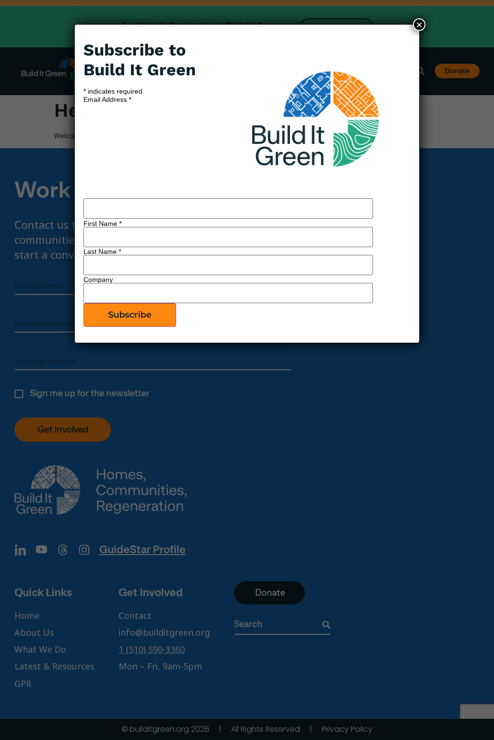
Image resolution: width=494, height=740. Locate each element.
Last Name (102, 251)
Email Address (107, 99)
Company (98, 279)
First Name (102, 223)
